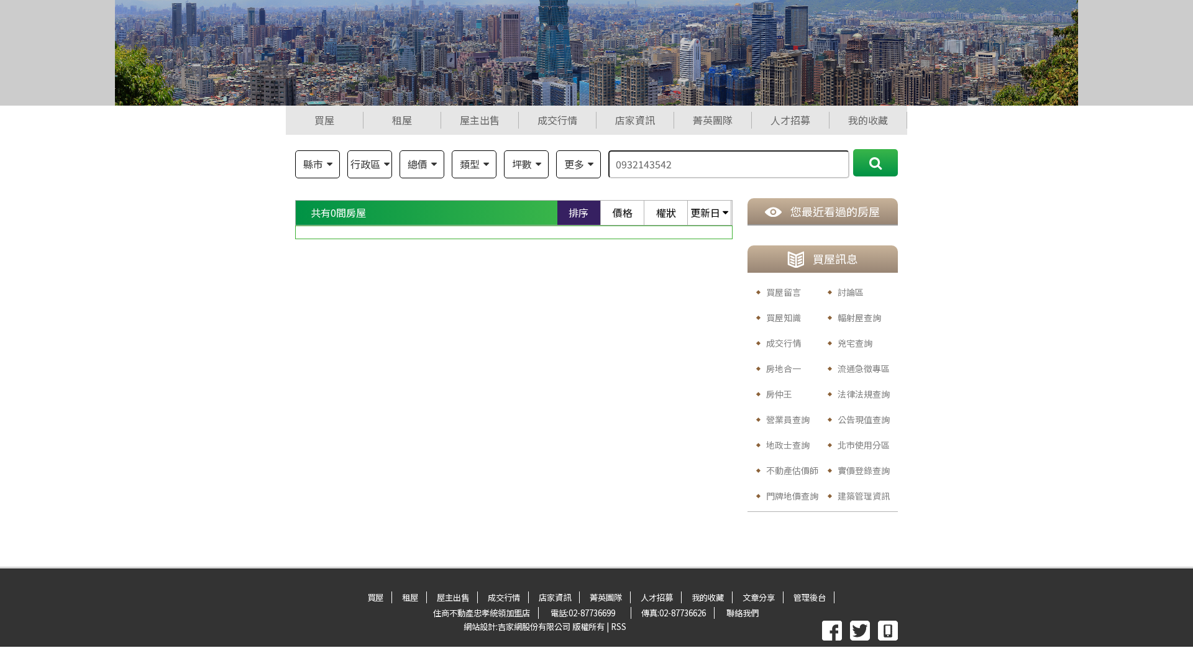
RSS (618, 626)
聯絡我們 (742, 613)
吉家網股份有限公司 (534, 626)
